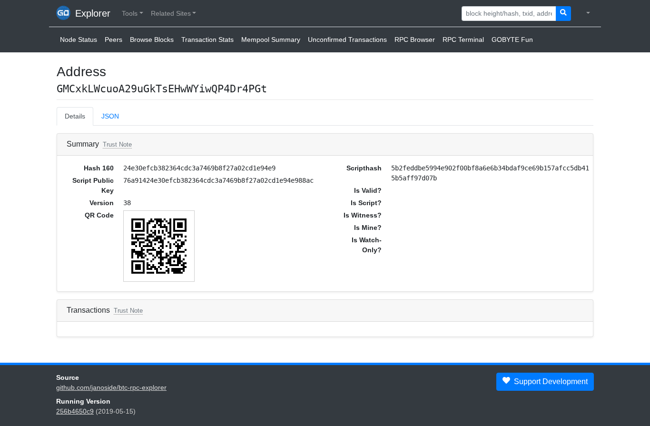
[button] (132, 13)
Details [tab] (75, 116)
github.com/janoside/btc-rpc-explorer (111, 387)
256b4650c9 (75, 411)
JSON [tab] (110, 116)
